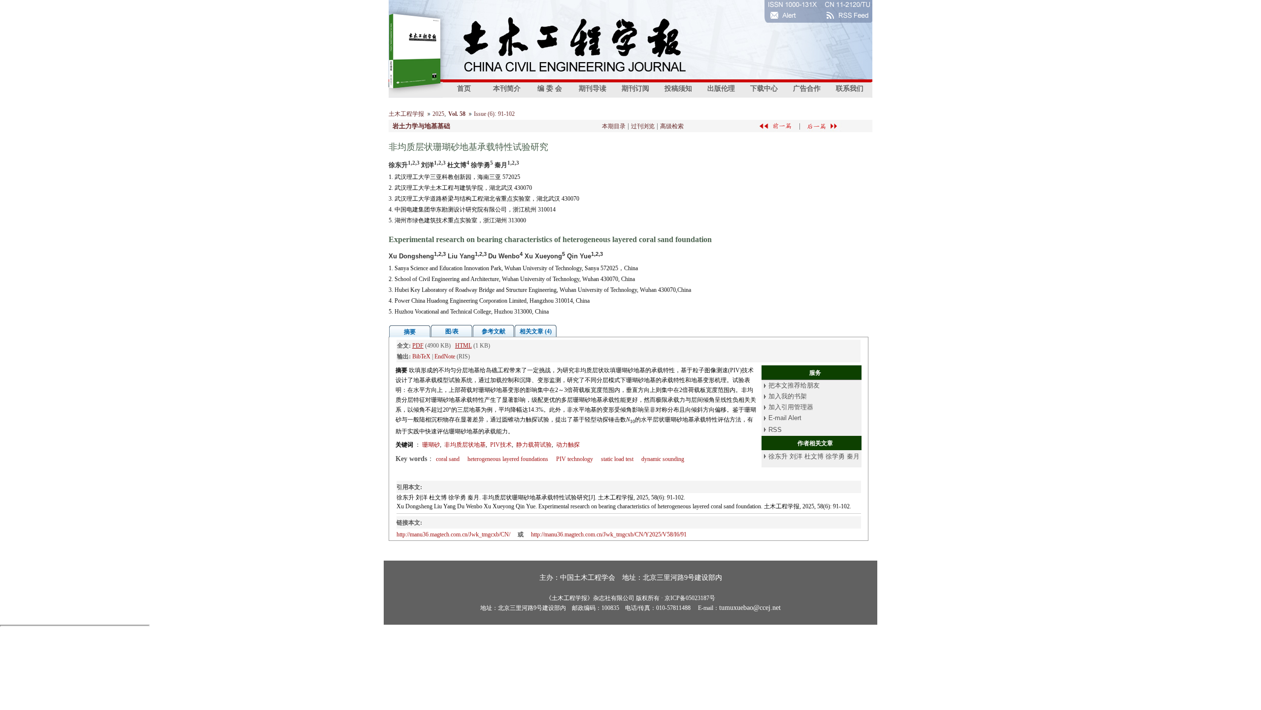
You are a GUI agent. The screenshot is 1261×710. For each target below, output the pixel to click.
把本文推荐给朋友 (794, 385)
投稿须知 (678, 88)
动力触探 (568, 444)
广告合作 (807, 88)
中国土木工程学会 (587, 577)
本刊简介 (507, 88)
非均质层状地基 (465, 444)
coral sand (448, 459)
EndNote (444, 356)
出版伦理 (721, 88)
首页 (464, 88)
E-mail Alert (784, 418)
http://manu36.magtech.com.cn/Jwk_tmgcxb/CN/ (453, 534)
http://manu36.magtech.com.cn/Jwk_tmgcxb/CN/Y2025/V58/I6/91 (609, 534)
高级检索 (672, 126)
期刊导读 (592, 88)
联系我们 (849, 88)
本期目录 (614, 126)
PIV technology (574, 459)
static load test (617, 459)
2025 (438, 113)
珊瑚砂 (431, 444)
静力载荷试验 (534, 444)
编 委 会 (549, 88)
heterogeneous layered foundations (507, 459)
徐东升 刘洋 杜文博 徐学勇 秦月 (814, 456)
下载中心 (764, 88)
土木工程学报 (406, 113)
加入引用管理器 (790, 407)
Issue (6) (484, 113)
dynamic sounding (662, 459)
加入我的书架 (787, 396)
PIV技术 (501, 444)
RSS (775, 429)
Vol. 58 (456, 113)
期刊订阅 (635, 88)
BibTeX (421, 356)
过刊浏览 (643, 126)
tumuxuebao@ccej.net (750, 607)
